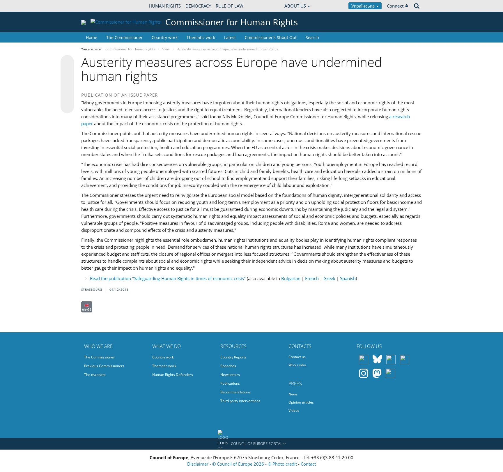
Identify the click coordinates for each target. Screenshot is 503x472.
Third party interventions (240, 400)
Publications (230, 383)
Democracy (198, 6)
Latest (230, 37)
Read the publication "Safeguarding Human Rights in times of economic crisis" (168, 278)
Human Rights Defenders (172, 374)
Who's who (297, 365)
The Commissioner (124, 37)
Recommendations (235, 392)
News (292, 394)
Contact (308, 464)
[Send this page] (67, 106)
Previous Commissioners (104, 365)
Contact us (297, 356)
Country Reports (233, 357)
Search (312, 37)
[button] (251, 444)
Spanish (348, 278)
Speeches (228, 365)
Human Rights (165, 6)
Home (91, 37)
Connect (395, 6)
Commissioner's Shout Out (271, 37)
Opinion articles (301, 402)
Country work (165, 37)
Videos (293, 410)
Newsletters (230, 374)
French (312, 278)
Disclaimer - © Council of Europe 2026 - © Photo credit (242, 464)
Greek (329, 278)
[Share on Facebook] (67, 84)
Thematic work (201, 37)
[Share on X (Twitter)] (67, 73)
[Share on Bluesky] (67, 62)
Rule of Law (229, 6)
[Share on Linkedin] (67, 95)
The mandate (95, 374)
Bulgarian (290, 278)
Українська (363, 6)
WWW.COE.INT (95, 5)
